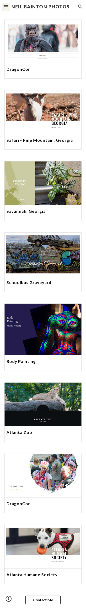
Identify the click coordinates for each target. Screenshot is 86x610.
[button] (5, 6)
